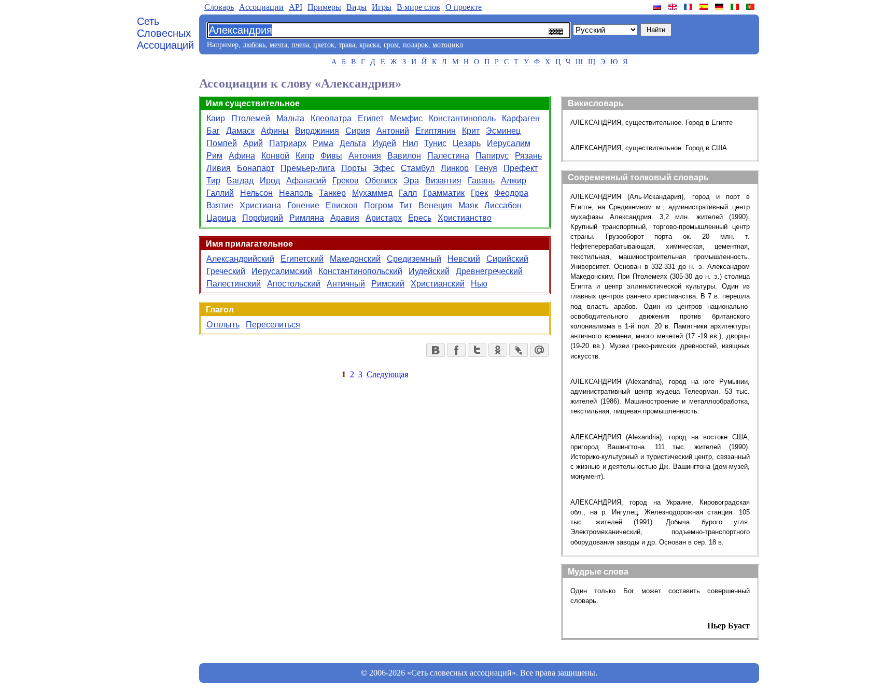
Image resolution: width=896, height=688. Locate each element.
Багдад (240, 180)
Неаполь (296, 193)
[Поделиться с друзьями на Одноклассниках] (497, 350)
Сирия (357, 130)
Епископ (342, 205)
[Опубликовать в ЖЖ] (518, 350)
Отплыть (223, 324)
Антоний (392, 130)
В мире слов (418, 7)
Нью (479, 283)
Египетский (302, 258)
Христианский (438, 283)
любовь (254, 45)
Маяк (468, 205)
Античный (346, 283)
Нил (410, 143)
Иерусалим (508, 143)
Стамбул (418, 168)
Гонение (303, 205)
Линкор (455, 168)
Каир (215, 118)
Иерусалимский (281, 271)
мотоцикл (447, 45)
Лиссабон (503, 205)
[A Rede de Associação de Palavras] (751, 7)
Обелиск (381, 180)
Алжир (513, 180)
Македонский (355, 258)
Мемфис (406, 118)
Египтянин (435, 130)
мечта (278, 45)
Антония (364, 155)
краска (369, 45)
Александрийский (240, 258)
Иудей (384, 143)
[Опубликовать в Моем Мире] (539, 350)
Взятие (219, 205)
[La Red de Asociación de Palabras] (704, 7)
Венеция (435, 205)
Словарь (219, 7)
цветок (323, 45)
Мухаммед (372, 193)
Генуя (486, 168)
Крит (471, 130)
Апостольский (293, 283)
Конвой (275, 155)
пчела (300, 45)
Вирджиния (317, 130)
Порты (354, 168)
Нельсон (256, 193)
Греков (345, 180)
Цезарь (467, 143)
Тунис (435, 143)
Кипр (305, 155)
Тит (405, 205)
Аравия (344, 217)
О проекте (463, 7)
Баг (213, 130)
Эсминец (503, 130)
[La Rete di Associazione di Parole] (736, 7)
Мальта (290, 118)
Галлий (220, 193)
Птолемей (250, 118)
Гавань (481, 180)
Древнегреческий (489, 271)
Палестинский (233, 283)
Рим (214, 155)
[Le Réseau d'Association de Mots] (689, 7)
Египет (371, 118)
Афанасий (306, 180)
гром (391, 45)
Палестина (448, 155)
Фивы (331, 155)
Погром (378, 205)
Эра (411, 180)
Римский (387, 283)
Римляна (306, 217)
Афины (275, 130)
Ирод (270, 180)
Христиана (260, 205)
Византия (443, 180)
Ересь (419, 217)
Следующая (387, 374)
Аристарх (384, 217)
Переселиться (273, 324)
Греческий (225, 271)
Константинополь (462, 118)
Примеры (324, 7)
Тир (213, 180)
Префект (520, 168)
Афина (242, 155)
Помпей (221, 143)
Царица (221, 217)
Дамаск (240, 130)
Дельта (353, 143)
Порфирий (262, 217)
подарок (415, 45)
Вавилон (404, 155)
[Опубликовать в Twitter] (477, 350)
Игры (381, 7)
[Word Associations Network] (673, 7)
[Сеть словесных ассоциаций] (658, 7)
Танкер (332, 193)
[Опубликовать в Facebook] (456, 350)
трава (347, 45)
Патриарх (287, 143)
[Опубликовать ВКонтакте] (435, 350)
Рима (323, 143)
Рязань (528, 155)
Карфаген (521, 118)
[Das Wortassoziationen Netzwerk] (720, 7)
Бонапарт (255, 168)
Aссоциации (261, 7)
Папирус (492, 155)
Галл (408, 193)
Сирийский (507, 258)
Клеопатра (331, 118)
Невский (463, 258)
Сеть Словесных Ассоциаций (165, 33)
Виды (356, 7)
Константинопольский (360, 271)
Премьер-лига (308, 168)
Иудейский (429, 271)
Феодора (511, 193)
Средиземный (414, 258)
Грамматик (444, 193)
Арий (253, 143)
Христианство (465, 217)
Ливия (218, 168)
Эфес (384, 168)
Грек (479, 193)
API (295, 7)
